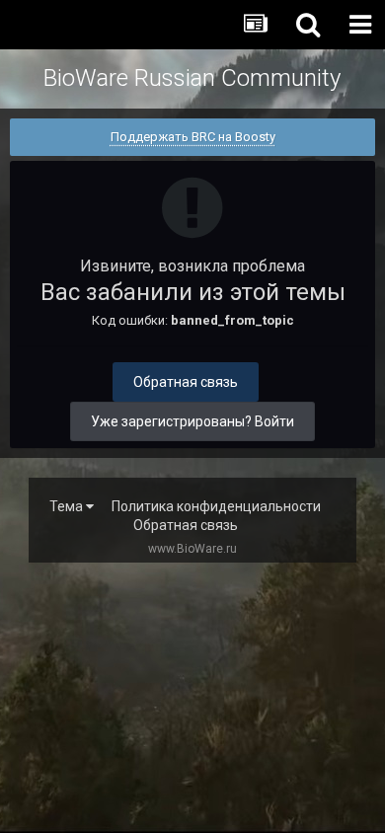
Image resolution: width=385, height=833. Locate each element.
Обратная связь (185, 382)
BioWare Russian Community (192, 78)
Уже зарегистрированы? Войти (192, 421)
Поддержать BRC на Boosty (193, 136)
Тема (67, 506)
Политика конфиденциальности (216, 506)
